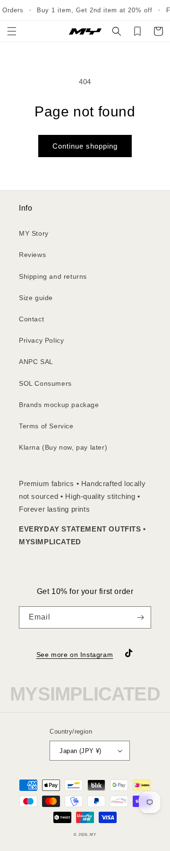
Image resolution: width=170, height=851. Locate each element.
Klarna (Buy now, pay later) (63, 447)
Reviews (32, 254)
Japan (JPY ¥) (80, 750)
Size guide (36, 297)
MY (93, 834)
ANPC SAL (36, 361)
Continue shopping (85, 146)
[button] (11, 31)
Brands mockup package (59, 404)
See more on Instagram (74, 654)
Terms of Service (46, 426)
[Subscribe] (140, 617)
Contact (31, 319)
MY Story (34, 233)
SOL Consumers (45, 383)
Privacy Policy (41, 340)
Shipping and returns (53, 276)
